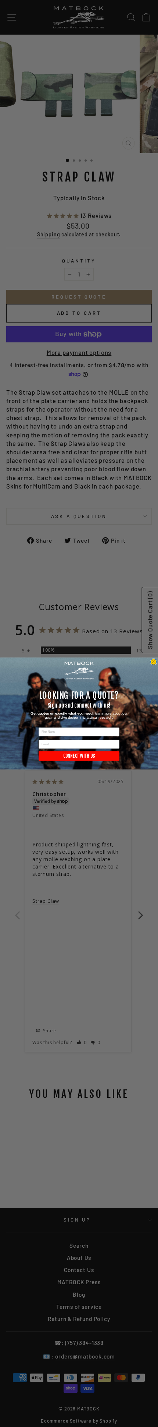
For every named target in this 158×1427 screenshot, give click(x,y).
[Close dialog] (153, 662)
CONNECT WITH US (79, 756)
